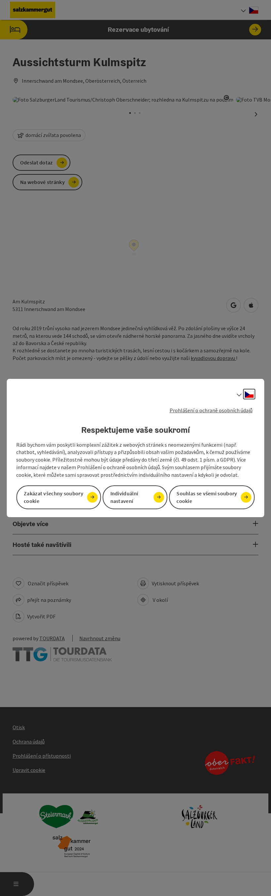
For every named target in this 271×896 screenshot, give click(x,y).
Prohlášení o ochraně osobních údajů (211, 410)
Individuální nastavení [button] (124, 497)
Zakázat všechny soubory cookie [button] (53, 497)
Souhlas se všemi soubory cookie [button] (206, 497)
